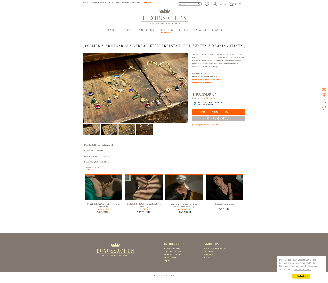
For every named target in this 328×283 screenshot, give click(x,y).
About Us (208, 251)
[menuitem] (112, 2)
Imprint (167, 260)
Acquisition (136, 3)
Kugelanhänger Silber (224, 204)
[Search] (199, 4)
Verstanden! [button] (301, 276)
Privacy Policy (170, 257)
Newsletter (209, 254)
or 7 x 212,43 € (144, 209)
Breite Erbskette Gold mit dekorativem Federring (103, 205)
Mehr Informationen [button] (302, 270)
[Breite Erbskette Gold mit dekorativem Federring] (103, 188)
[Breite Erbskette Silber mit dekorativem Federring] (144, 188)
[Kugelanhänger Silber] (224, 188)
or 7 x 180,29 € (184, 209)
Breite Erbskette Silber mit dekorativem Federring (144, 205)
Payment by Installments (100, 3)
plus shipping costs (209, 98)
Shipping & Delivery (172, 251)
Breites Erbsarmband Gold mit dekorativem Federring (184, 205)
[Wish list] (207, 4)
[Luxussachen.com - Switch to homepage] (164, 17)
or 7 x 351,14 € (103, 209)
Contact (115, 3)
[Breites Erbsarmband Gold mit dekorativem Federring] (184, 188)
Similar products (93, 167)
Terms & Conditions (172, 254)
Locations (125, 3)
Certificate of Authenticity (215, 248)
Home (86, 3)
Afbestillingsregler (172, 248)
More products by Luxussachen (206, 125)
